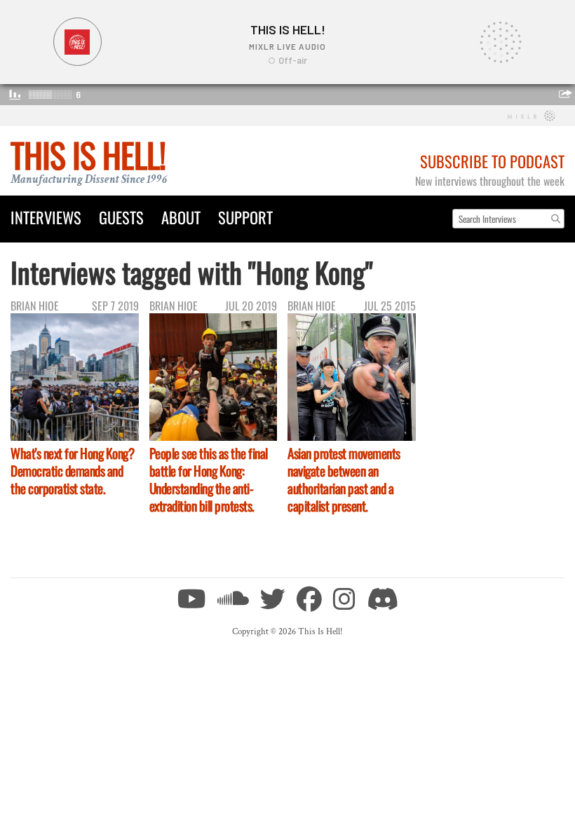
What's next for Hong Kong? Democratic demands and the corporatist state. (72, 470)
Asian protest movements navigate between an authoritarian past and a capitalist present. (344, 479)
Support (245, 216)
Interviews (46, 216)
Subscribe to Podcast (492, 160)
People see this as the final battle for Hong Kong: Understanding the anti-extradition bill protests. (208, 479)
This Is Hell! (88, 154)
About (181, 216)
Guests (121, 216)
